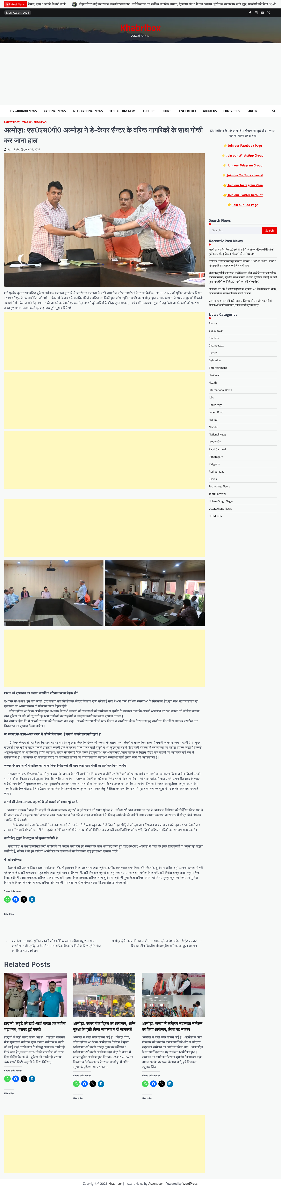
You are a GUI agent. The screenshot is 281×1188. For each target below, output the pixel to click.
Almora (213, 323)
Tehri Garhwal (217, 494)
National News (54, 111)
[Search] (274, 111)
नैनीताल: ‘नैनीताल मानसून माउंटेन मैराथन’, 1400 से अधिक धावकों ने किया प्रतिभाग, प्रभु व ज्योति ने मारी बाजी (242, 263)
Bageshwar (216, 331)
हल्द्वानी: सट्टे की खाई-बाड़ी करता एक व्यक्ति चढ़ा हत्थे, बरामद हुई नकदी (35, 1026)
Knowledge (215, 405)
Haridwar (214, 375)
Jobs (211, 397)
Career (252, 111)
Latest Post (12, 122)
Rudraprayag (216, 471)
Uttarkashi (215, 516)
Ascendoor (155, 1183)
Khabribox (140, 27)
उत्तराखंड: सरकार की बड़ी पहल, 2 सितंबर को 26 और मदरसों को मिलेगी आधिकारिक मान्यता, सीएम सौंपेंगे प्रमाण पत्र (240, 303)
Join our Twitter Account (245, 195)
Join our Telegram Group (244, 165)
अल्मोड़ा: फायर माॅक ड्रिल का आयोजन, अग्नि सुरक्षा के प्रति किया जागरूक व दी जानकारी (104, 1026)
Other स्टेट (215, 442)
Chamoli (214, 338)
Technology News (122, 111)
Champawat (216, 345)
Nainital (213, 420)
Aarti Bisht (13, 149)
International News (87, 111)
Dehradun (215, 360)
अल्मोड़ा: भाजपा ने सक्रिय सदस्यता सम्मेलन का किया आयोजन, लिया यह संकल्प (172, 1026)
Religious (214, 464)
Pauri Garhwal (217, 449)
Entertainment (218, 368)
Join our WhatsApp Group (245, 155)
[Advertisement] (140, 74)
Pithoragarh (216, 457)
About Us (210, 111)
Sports (167, 111)
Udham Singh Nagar (221, 501)
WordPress (189, 1183)
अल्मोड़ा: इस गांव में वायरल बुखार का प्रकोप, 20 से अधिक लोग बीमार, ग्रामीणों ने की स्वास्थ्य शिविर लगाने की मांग (243, 291)
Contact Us (231, 111)
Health (213, 382)
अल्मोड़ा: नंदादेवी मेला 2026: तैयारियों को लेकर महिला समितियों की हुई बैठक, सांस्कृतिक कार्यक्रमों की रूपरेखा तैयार (241, 251)
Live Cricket (187, 111)
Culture (149, 111)
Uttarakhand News (22, 111)
